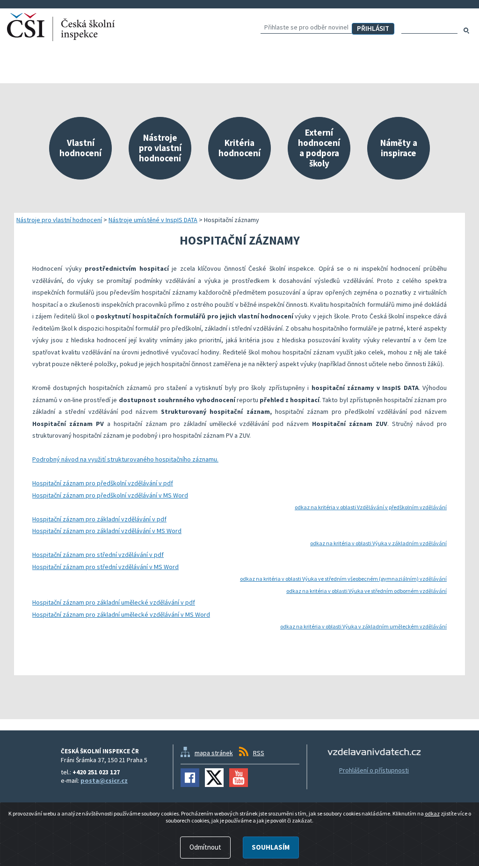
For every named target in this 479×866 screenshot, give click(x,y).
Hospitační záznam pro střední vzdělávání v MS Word (105, 567)
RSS (258, 753)
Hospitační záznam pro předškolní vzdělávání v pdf (102, 483)
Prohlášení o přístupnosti (374, 770)
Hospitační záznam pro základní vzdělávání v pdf (99, 519)
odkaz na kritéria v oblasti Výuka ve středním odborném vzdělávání (366, 590)
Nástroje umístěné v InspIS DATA (153, 220)
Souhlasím (271, 847)
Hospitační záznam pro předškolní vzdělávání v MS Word (110, 495)
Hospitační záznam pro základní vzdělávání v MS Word (106, 531)
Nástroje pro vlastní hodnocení (59, 220)
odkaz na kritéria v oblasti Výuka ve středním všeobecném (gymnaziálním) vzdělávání (343, 578)
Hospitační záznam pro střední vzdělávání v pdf (98, 554)
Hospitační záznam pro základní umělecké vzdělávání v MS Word (121, 614)
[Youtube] (238, 777)
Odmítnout (205, 847)
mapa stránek (214, 753)
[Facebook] (190, 777)
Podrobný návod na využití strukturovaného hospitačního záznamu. (125, 459)
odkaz (432, 813)
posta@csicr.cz (104, 780)
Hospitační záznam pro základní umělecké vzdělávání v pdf (113, 602)
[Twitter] (214, 777)
